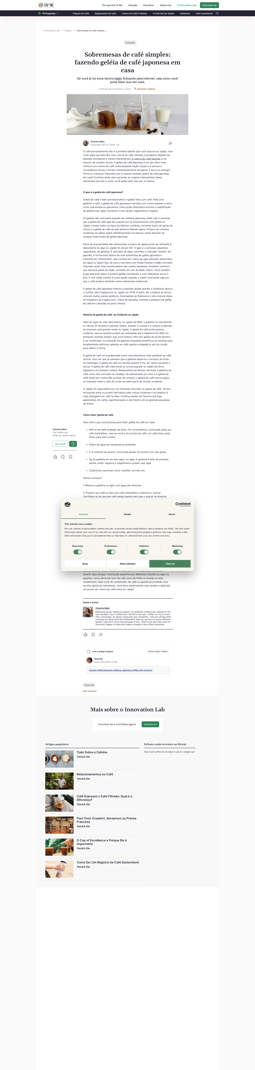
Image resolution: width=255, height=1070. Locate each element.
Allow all (170, 564)
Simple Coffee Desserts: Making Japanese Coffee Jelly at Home (120, 670)
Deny (85, 564)
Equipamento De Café (105, 13)
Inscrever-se (209, 5)
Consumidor (130, 43)
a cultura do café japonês (146, 158)
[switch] (111, 552)
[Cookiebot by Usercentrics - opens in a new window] (178, 504)
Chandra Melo (102, 608)
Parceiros (148, 5)
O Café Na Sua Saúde (163, 13)
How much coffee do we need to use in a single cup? (169, 751)
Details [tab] (127, 514)
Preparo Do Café (81, 13)
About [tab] (172, 514)
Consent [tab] (83, 514)
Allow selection (127, 564)
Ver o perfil (60, 444)
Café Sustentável (204, 13)
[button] (57, 13)
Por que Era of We (112, 5)
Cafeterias (185, 13)
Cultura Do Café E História (134, 13)
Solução (132, 5)
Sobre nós (165, 5)
